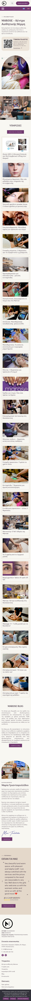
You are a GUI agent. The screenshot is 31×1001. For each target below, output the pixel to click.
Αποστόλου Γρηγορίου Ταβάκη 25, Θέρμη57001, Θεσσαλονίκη (14, 945)
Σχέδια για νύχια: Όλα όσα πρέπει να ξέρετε (13, 394)
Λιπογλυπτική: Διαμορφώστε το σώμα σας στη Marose (15, 300)
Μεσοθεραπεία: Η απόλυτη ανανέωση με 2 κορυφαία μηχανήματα (13, 347)
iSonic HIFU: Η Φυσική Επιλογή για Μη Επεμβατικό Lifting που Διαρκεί (14, 156)
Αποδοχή (6, 998)
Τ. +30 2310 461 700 (7, 952)
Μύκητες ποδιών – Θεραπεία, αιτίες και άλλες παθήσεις (14, 440)
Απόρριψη (13, 998)
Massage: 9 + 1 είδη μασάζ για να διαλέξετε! (15, 625)
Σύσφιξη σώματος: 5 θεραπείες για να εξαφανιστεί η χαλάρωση (15, 252)
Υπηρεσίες (5, 969)
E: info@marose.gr (7, 949)
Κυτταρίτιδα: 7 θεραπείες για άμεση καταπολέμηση (13, 486)
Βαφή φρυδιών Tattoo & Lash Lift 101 (15, 579)
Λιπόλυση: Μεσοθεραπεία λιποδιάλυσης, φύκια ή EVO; (13, 323)
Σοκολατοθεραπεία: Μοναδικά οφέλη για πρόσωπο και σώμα (14, 229)
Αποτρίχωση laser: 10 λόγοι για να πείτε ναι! (15, 671)
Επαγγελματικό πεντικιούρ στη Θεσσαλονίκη (14, 417)
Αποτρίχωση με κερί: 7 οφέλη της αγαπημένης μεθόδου (15, 694)
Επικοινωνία (5, 976)
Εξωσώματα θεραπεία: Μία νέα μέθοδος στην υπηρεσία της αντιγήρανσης (15, 181)
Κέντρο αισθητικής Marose (10, 964)
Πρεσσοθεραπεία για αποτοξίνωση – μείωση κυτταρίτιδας (11, 276)
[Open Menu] (3, 8)
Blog (3, 974)
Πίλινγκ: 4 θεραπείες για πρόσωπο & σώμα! (12, 371)
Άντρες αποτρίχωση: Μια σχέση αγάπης (15, 648)
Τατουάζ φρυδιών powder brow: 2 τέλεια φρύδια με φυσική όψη (15, 205)
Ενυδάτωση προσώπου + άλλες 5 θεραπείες (15, 510)
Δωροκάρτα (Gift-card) (8, 971)
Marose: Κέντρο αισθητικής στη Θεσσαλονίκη (15, 602)
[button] (2, 881)
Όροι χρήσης (5, 984)
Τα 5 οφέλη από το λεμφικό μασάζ (13, 556)
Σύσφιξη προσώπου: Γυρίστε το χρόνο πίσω (15, 463)
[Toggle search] (12, 3)
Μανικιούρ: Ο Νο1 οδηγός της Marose (14, 533)
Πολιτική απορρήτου (8, 987)
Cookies (4, 989)
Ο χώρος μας (5, 967)
